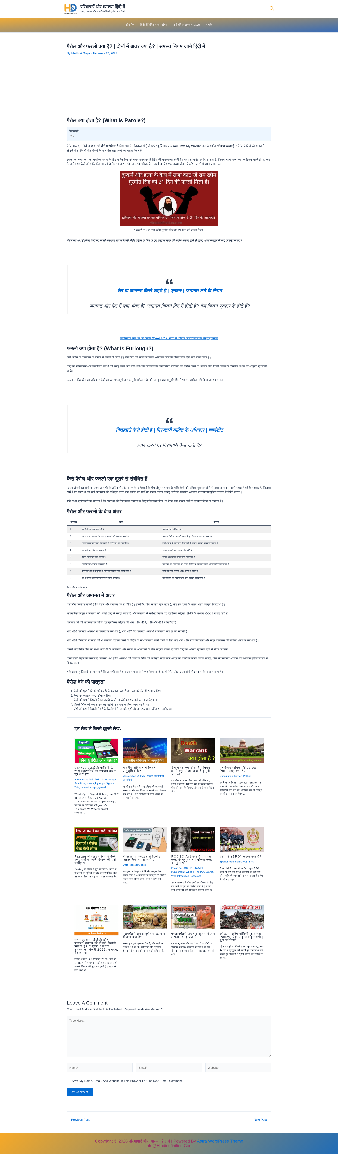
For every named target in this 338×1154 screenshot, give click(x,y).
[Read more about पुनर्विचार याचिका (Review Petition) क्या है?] (242, 750)
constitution (226, 776)
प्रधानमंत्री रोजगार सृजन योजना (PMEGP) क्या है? (193, 935)
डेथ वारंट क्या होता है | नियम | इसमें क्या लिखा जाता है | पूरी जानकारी (192, 771)
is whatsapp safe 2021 (87, 779)
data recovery (131, 864)
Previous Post (78, 1119)
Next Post (262, 1119)
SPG (251, 861)
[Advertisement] (169, 86)
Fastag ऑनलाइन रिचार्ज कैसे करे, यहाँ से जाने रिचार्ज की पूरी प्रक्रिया (95, 860)
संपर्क (209, 24)
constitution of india (134, 776)
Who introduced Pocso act (186, 875)
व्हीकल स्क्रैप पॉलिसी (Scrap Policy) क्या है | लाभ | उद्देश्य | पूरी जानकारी (242, 937)
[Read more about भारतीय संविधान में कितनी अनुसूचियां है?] (145, 750)
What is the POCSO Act (199, 871)
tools (143, 864)
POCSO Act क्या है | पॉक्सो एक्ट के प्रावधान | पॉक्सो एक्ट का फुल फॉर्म (191, 860)
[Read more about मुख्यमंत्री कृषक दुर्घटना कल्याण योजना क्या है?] (145, 916)
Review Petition (242, 776)
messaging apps (95, 783)
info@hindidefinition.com (169, 1145)
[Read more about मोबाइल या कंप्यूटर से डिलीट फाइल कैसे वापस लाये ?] (145, 839)
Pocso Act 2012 (180, 868)
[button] (272, 8)
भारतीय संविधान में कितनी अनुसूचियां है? (140, 769)
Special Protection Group (234, 861)
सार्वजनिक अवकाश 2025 (186, 24)
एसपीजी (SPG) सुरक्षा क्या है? (240, 856)
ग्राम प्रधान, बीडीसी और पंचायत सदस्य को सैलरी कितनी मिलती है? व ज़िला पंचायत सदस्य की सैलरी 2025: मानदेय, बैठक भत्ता (96, 946)
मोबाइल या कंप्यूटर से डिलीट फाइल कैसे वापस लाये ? (142, 858)
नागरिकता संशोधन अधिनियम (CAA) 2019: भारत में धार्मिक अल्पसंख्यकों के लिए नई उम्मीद (169, 338)
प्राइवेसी (102, 787)
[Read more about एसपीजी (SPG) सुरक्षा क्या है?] (242, 839)
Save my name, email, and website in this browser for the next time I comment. (127, 1081)
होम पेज (130, 24)
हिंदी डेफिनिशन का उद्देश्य (153, 24)
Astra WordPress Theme (220, 1141)
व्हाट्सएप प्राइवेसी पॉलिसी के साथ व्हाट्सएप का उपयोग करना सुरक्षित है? (95, 771)
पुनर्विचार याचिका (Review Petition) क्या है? (238, 769)
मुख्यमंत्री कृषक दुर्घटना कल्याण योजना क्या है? (144, 935)
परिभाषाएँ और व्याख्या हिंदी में (102, 6)
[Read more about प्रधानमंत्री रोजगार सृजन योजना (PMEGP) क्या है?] (193, 916)
